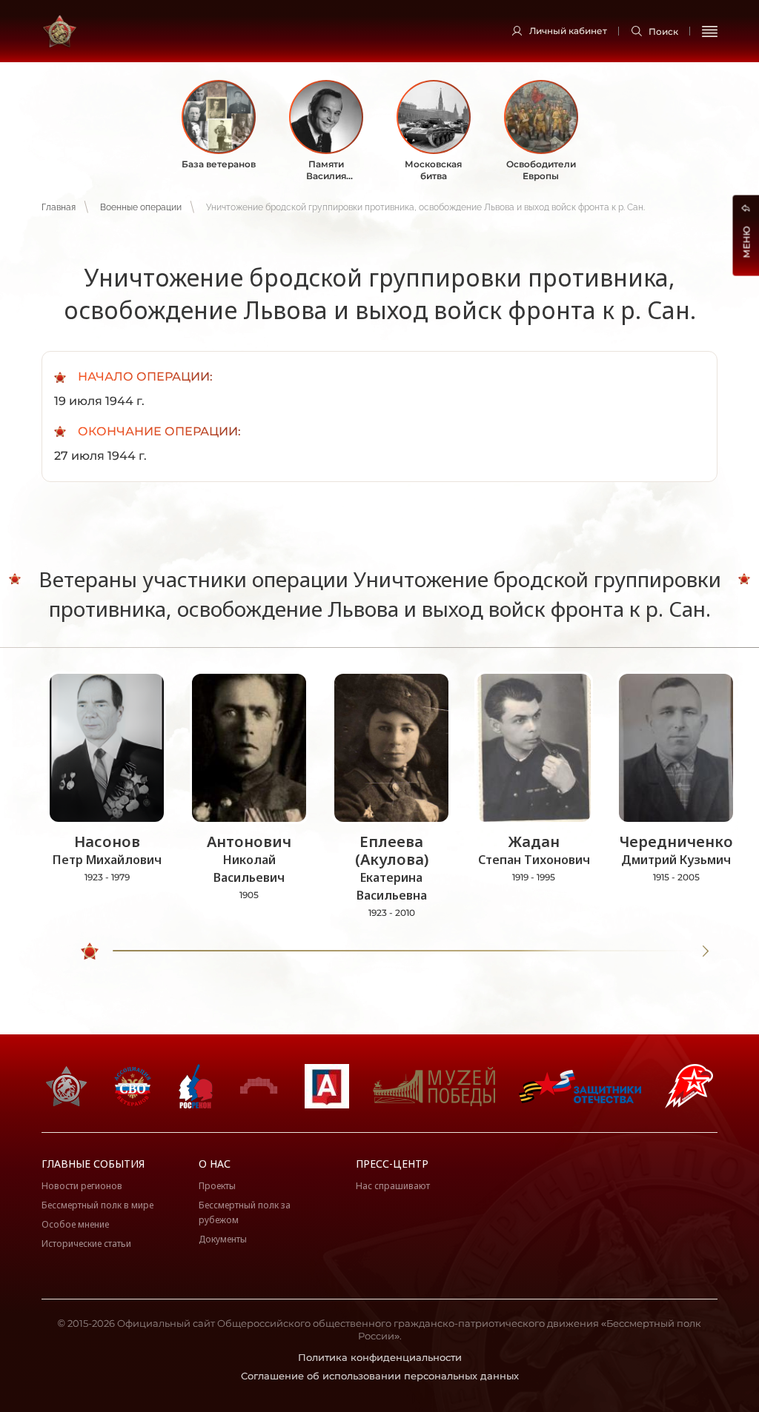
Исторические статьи (86, 1243)
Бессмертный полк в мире (97, 1205)
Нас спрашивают (393, 1186)
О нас (215, 1164)
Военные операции (141, 207)
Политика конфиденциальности (380, 1357)
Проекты (217, 1186)
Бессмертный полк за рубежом (245, 1212)
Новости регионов (82, 1186)
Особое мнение (75, 1224)
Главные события (93, 1164)
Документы (223, 1239)
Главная (59, 207)
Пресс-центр (392, 1164)
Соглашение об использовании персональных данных (380, 1376)
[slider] (90, 951)
